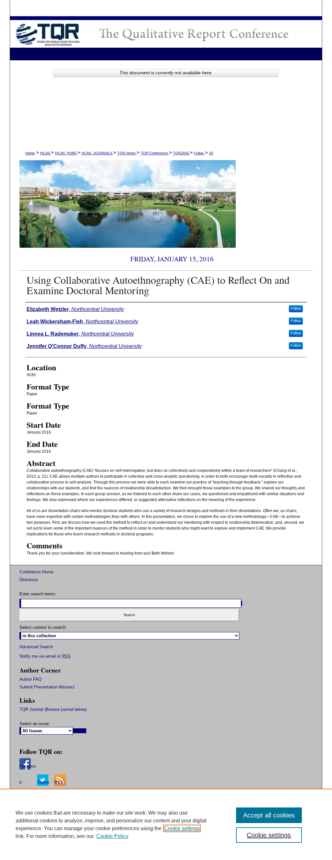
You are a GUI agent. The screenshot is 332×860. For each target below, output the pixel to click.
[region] (166, 824)
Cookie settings (182, 828)
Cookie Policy (112, 836)
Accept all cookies (269, 815)
